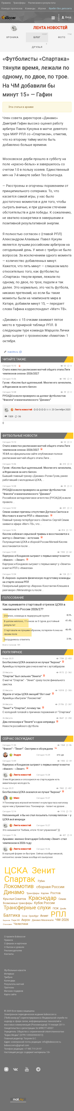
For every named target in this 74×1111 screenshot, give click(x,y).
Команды (30, 8)
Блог (40, 36)
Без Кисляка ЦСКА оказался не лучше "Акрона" (32, 662)
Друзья (39, 45)
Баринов (6, 920)
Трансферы (19, 2)
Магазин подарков (13, 991)
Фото (65, 36)
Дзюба (63, 908)
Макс (16, 798)
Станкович (7, 924)
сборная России (50, 887)
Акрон (25, 920)
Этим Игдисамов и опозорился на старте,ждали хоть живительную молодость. (31, 781)
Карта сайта (10, 994)
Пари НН (15, 920)
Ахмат (44, 915)
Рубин (41, 881)
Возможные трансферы (17, 903)
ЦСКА (16, 870)
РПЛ (58, 914)
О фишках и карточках (15, 943)
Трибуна (8, 977)
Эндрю (17, 754)
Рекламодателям (13, 950)
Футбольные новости (15, 970)
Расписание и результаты (42, 2)
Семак (62, 898)
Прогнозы (9, 987)
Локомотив (19, 886)
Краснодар (42, 898)
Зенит (43, 870)
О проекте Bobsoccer (15, 936)
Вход (68, 17)
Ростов (55, 893)
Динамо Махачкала (43, 920)
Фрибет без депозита (60, 8)
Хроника (12, 37)
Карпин (45, 893)
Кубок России (44, 903)
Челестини (20, 924)
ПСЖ (56, 908)
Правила (6, 2)
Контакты (9, 954)
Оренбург (34, 916)
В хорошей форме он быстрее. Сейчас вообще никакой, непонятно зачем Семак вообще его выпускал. (33, 855)
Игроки (42, 8)
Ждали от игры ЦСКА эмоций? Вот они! (26, 694)
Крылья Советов (14, 899)
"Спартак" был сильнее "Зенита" (22, 676)
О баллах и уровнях (14, 947)
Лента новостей (23, 409)
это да (60, 754)
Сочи (24, 916)
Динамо (14, 892)
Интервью (9, 974)
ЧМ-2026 (62, 920)
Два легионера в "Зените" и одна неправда (29, 721)
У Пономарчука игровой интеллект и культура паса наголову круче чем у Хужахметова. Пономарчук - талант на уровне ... (35, 804)
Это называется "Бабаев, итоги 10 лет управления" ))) (31, 830)
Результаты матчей (14, 984)
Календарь (9, 980)
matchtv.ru (13, 352)
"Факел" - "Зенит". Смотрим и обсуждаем (28, 748)
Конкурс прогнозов (11, 8)
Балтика (11, 915)
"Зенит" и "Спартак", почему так (22, 708)
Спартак (19, 879)
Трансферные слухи (27, 908)
